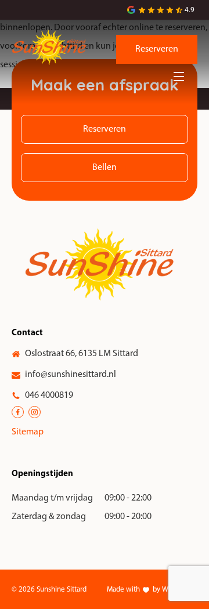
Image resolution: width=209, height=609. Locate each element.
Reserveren (156, 49)
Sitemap (28, 432)
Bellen (104, 167)
